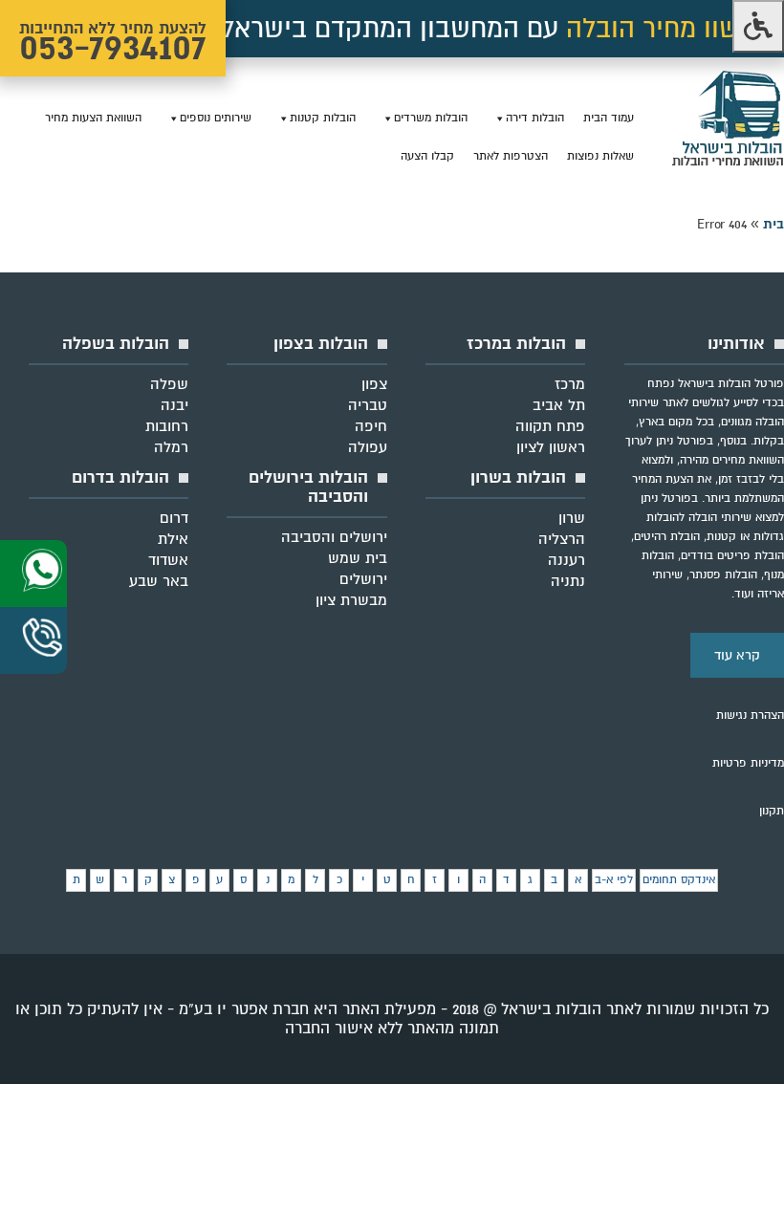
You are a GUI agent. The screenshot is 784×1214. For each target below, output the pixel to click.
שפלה (169, 384)
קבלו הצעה (427, 156)
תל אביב (559, 405)
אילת (173, 539)
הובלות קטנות (323, 118)
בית (773, 224)
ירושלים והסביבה (334, 537)
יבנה (174, 405)
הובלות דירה (535, 118)
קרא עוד (737, 655)
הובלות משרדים (431, 118)
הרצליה (561, 539)
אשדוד (168, 560)
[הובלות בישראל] (728, 163)
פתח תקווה (550, 426)
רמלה (171, 447)
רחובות (166, 426)
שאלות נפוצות (600, 156)
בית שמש (357, 558)
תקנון (771, 811)
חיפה (371, 426)
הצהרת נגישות (750, 715)
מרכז (570, 384)
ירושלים (363, 579)
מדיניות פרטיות (748, 763)
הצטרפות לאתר (510, 156)
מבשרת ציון (351, 600)
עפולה (367, 447)
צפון (374, 384)
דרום (174, 518)
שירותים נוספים (215, 118)
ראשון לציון (550, 447)
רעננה (566, 560)
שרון (571, 518)
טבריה (367, 405)
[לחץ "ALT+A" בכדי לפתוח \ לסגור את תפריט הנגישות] (758, 26)
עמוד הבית (608, 118)
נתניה (568, 581)
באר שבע (158, 581)
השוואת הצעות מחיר (93, 118)
